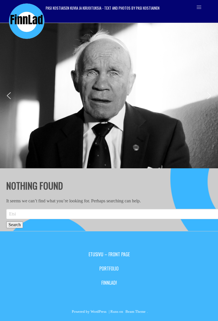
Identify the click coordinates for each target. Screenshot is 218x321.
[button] (8, 95)
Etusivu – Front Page (109, 254)
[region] (109, 95)
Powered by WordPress (89, 311)
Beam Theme (135, 311)
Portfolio (109, 268)
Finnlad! (109, 282)
